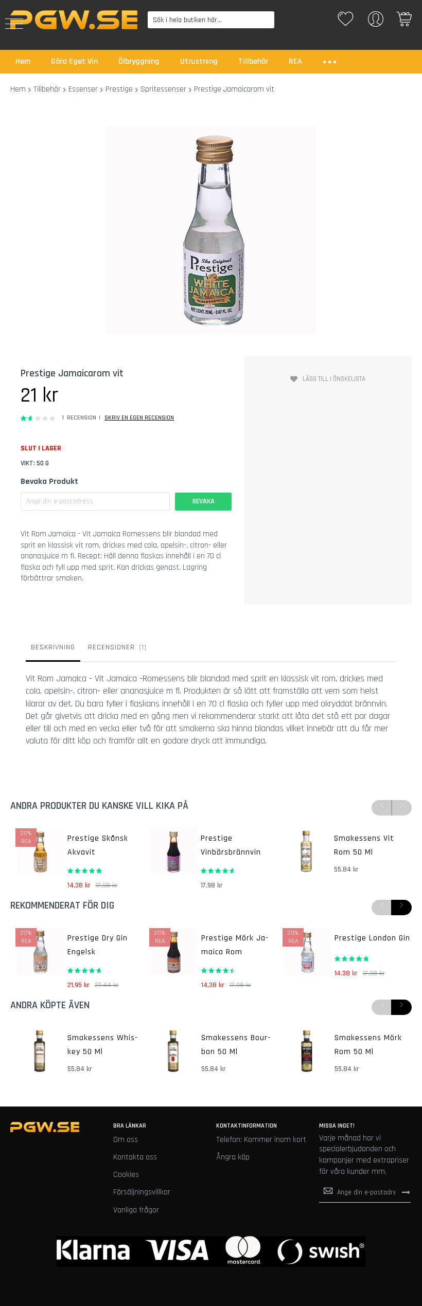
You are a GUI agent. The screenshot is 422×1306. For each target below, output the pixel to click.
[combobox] (211, 19)
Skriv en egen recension (139, 418)
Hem (18, 89)
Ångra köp (233, 1157)
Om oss (125, 1139)
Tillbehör (47, 89)
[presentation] (401, 907)
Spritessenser (163, 89)
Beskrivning (53, 647)
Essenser (83, 89)
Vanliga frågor (136, 1210)
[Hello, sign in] (375, 22)
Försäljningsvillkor (141, 1192)
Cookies (126, 1174)
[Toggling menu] (14, 24)
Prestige (119, 89)
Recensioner (116, 647)
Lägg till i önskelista (334, 379)
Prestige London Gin (372, 938)
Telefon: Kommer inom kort (261, 1139)
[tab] (53, 650)
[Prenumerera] (406, 1192)
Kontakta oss (135, 1157)
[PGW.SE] (73, 19)
